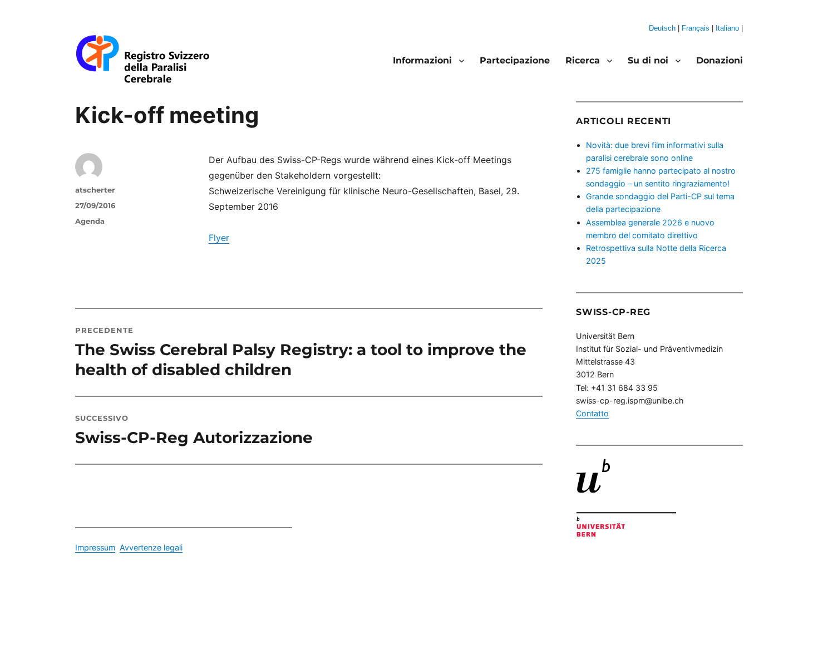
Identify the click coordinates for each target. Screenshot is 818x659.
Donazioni (719, 60)
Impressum (95, 547)
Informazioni (422, 60)
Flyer (219, 237)
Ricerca (582, 60)
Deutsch (662, 28)
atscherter (95, 189)
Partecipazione (515, 60)
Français (695, 28)
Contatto (592, 413)
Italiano (727, 28)
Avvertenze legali (151, 547)
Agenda (90, 221)
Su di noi (648, 60)
